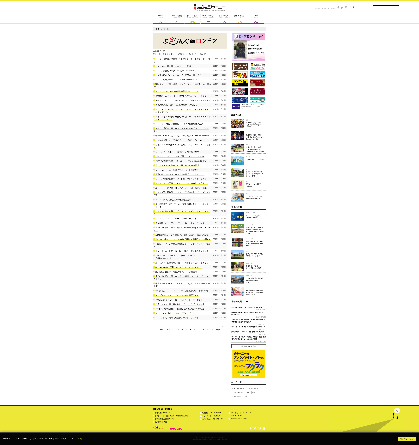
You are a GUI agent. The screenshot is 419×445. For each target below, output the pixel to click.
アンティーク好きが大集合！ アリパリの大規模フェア (179, 124)
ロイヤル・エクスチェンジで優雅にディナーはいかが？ (179, 156)
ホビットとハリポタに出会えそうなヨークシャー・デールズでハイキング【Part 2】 (182, 110)
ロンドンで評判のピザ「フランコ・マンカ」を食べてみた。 (181, 179)
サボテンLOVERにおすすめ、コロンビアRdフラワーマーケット (183, 135)
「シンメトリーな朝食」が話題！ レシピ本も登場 (177, 165)
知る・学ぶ (224, 17)
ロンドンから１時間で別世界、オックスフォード (177, 318)
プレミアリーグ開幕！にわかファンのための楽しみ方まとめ (181, 183)
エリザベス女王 (252, 388)
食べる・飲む (208, 17)
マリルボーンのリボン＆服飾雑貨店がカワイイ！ (177, 91)
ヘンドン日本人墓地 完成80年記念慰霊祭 (173, 199)
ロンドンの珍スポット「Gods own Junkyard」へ (176, 80)
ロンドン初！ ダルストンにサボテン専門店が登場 (177, 152)
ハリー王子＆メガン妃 (239, 396)
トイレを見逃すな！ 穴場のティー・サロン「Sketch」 (179, 140)
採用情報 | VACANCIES (239, 418)
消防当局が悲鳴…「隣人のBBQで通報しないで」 (248, 307)
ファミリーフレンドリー (240, 392)
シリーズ (255, 17)
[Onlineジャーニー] (209, 6)
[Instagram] (346, 8)
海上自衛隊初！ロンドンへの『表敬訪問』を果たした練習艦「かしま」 (181, 205)
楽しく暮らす (239, 17)
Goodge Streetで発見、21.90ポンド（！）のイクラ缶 (178, 267)
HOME (157, 29)
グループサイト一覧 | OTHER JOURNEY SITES (241, 414)
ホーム (160, 17)
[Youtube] (264, 429)
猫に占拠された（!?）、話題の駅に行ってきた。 (176, 105)
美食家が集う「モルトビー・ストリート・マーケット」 (179, 300)
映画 (253, 392)
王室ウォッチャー (238, 388)
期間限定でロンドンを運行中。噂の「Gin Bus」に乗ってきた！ (183, 235)
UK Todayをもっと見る (248, 346)
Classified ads (161, 422)
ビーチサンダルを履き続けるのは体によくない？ (248, 327)
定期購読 (333, 8)
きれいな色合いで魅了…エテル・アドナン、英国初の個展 (180, 161)
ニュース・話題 (176, 17)
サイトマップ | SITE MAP (211, 416)
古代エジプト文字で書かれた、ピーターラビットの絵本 (179, 304)
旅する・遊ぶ (192, 17)
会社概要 (317, 8)
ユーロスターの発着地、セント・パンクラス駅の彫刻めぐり (181, 263)
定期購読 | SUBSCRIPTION (165, 419)
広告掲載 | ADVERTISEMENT (212, 413)
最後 (218, 330)
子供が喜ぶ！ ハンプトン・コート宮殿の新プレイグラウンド (182, 291)
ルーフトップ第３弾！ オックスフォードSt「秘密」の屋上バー (182, 188)
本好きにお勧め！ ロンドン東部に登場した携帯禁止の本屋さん (183, 239)
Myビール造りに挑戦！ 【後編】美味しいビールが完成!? (180, 309)
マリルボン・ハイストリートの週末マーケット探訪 (178, 218)
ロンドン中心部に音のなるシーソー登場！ (174, 66)
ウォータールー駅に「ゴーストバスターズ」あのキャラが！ (181, 251)
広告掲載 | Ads (325, 8)
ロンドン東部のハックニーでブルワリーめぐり (176, 71)
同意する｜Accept (407, 439)
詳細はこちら (82, 438)
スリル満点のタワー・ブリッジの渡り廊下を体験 (177, 295)
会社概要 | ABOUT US (162, 413)
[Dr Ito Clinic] (248, 47)
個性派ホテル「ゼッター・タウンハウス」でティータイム (180, 96)
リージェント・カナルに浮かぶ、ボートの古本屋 (177, 170)
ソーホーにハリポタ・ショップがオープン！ (175, 313)
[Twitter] (342, 8)
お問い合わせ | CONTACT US (212, 419)
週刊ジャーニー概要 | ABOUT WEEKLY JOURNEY (172, 416)
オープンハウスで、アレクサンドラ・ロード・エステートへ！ (182, 100)
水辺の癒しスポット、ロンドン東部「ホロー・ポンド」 (179, 174)
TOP (415, 433)
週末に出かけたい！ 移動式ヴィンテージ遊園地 (176, 272)
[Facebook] (338, 8)
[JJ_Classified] (248, 364)
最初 (162, 330)
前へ (168, 330)
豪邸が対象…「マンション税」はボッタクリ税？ (247, 332)
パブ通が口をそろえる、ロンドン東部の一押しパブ (178, 75)
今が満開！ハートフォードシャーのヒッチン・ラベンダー (180, 223)
